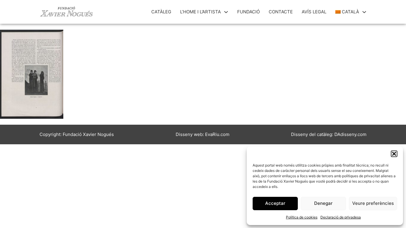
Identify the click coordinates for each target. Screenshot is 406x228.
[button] (394, 154)
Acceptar (275, 203)
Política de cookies (301, 217)
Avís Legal (314, 12)
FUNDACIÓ (248, 12)
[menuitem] (347, 12)
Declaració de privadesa (340, 217)
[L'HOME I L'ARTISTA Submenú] (226, 12)
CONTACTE (281, 12)
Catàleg (161, 12)
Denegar (323, 203)
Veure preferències (373, 203)
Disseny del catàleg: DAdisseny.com (328, 134)
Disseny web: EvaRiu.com (202, 134)
